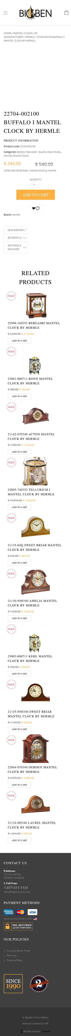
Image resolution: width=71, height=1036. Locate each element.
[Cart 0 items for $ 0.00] (64, 12)
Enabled (45, 1031)
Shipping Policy (14, 960)
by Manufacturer (20, 35)
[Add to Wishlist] (36, 208)
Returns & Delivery (14, 247)
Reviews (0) (15, 237)
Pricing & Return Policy (18, 950)
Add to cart (35, 194)
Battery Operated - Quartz (31, 152)
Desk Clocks (54, 152)
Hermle (30, 37)
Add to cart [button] (19, 340)
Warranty (11, 955)
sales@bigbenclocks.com (17, 891)
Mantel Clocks (23, 33)
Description (15, 230)
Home (7, 33)
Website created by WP (35, 1023)
